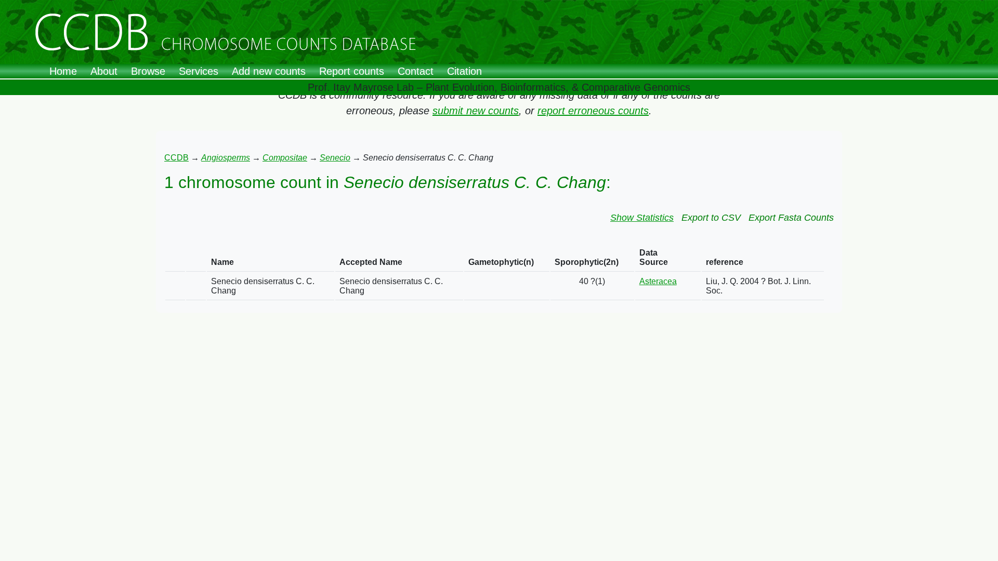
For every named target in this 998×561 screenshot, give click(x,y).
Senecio (335, 157)
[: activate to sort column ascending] (175, 258)
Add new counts (269, 71)
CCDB (176, 157)
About (103, 71)
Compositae (284, 157)
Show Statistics (642, 217)
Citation (464, 71)
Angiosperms (225, 157)
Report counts (351, 71)
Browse (148, 71)
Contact (416, 71)
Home (63, 71)
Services (198, 71)
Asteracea (658, 281)
